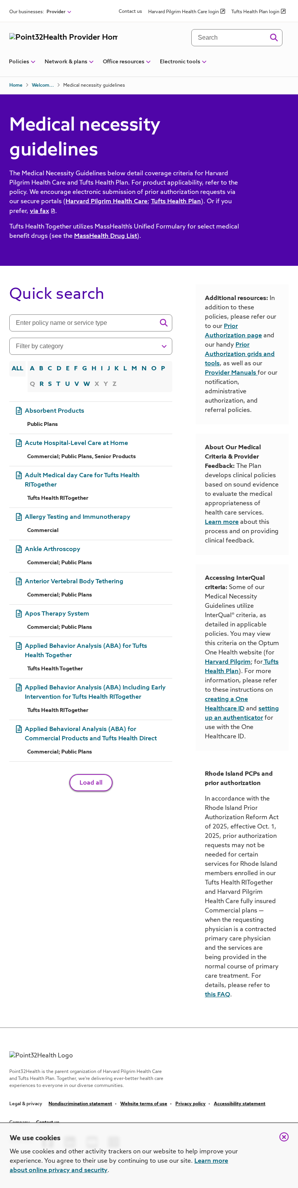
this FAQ (217, 995)
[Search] (273, 38)
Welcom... (43, 85)
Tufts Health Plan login (255, 12)
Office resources (123, 62)
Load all (91, 783)
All (17, 369)
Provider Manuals (230, 373)
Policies (19, 62)
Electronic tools (180, 62)
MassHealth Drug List (105, 236)
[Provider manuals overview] (257, 373)
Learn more (222, 522)
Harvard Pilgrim (228, 662)
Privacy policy (190, 1104)
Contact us (130, 11)
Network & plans (66, 62)
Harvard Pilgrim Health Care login (183, 12)
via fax (39, 211)
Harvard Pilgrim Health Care (106, 202)
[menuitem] (19, 65)
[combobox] (86, 323)
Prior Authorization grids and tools (240, 354)
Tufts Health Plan (176, 202)
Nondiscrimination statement (80, 1104)
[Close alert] (280, 1141)
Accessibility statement (239, 1104)
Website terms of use (143, 1104)
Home (16, 85)
